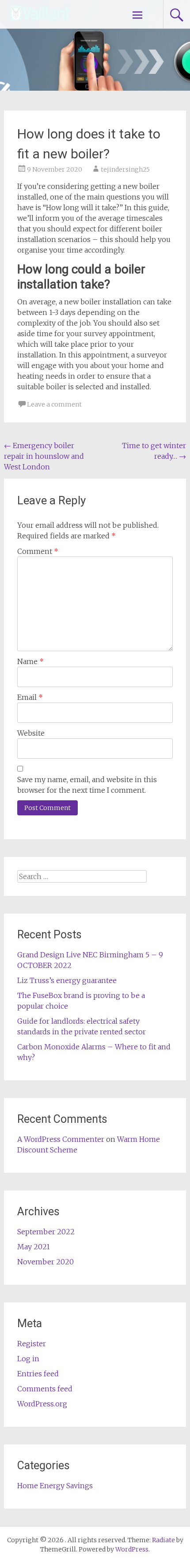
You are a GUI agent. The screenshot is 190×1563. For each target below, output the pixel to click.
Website (31, 733)
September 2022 (46, 1231)
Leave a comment (54, 404)
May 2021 (33, 1246)
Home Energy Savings (55, 1485)
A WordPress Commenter (60, 1139)
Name (30, 661)
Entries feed (38, 1373)
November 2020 (45, 1261)
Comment (37, 551)
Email (30, 697)
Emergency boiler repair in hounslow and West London (44, 456)
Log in (28, 1358)
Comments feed (44, 1388)
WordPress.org (42, 1403)
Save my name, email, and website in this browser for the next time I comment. (87, 785)
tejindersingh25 (125, 169)
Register (31, 1343)
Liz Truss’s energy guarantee (67, 980)
